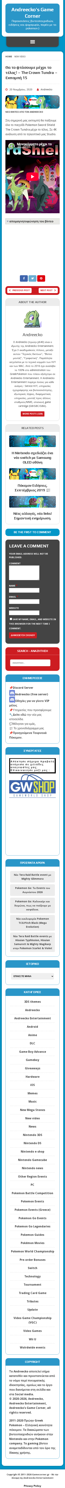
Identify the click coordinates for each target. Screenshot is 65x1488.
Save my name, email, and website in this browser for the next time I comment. (32, 624)
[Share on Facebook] (24, 278)
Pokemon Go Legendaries (32, 1226)
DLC (32, 1043)
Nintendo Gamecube (32, 1160)
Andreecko (46, 89)
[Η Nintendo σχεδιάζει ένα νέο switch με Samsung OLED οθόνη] (32, 444)
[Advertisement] (32, 248)
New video (32, 1118)
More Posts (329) (33, 414)
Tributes (32, 1301)
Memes (33, 1093)
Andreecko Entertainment (32, 1018)
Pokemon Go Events (32, 1218)
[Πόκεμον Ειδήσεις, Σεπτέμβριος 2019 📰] (32, 477)
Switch (32, 1268)
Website (14, 608)
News (32, 1126)
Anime (32, 1035)
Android (32, 1026)
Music (33, 1101)
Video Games (32, 1331)
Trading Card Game (32, 1293)
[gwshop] (32, 795)
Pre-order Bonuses (33, 1260)
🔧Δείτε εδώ (17, 714)
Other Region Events (32, 1176)
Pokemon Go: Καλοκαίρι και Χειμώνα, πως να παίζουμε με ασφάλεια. (32, 905)
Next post (46, 290)
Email (13, 597)
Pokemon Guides (32, 1235)
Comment (15, 563)
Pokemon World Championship (32, 1251)
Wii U (32, 1339)
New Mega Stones (32, 1110)
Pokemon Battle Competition (32, 1193)
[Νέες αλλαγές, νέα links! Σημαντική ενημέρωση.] (32, 505)
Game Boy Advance (32, 1051)
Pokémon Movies (32, 1243)
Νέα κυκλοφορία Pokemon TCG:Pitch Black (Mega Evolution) (32, 922)
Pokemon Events (32, 1201)
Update (32, 1309)
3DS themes (32, 1001)
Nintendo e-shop (32, 1151)
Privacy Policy (32, 1485)
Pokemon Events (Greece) (32, 1210)
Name (12, 586)
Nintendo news (32, 1168)
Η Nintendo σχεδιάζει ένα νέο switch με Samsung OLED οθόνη (32, 457)
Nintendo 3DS (32, 1135)
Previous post (21, 290)
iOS (32, 1085)
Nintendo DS (32, 1143)
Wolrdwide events (32, 1347)
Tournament (32, 1284)
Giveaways (32, 1068)
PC (32, 1185)
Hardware (33, 1076)
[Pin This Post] (41, 278)
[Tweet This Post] (33, 278)
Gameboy (32, 1060)
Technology (32, 1276)
